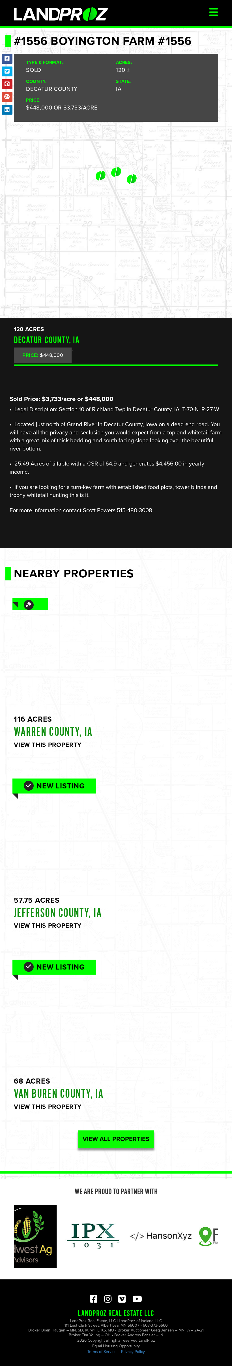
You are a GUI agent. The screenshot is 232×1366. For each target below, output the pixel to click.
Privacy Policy (133, 1351)
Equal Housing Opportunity (116, 1346)
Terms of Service (102, 1351)
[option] (72, 1236)
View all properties (116, 1139)
